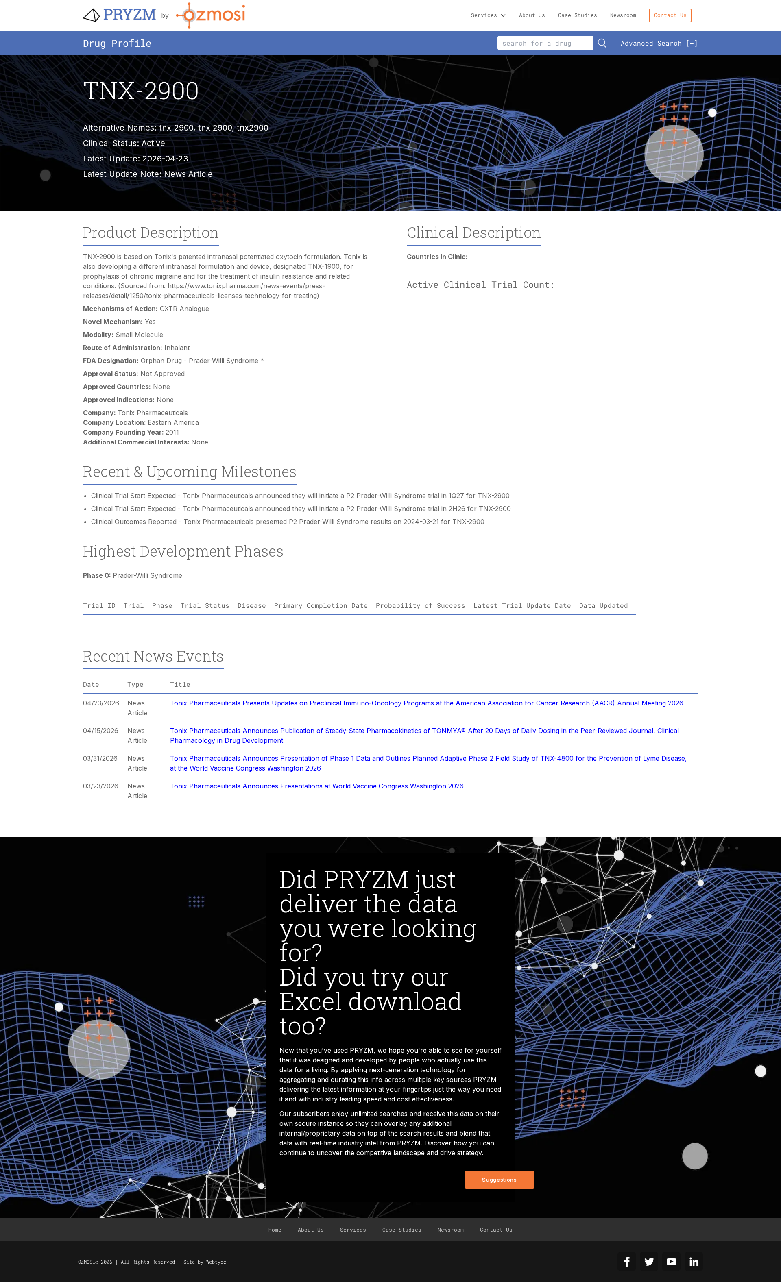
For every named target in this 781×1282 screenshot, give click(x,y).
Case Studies (577, 15)
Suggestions (499, 1179)
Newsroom (623, 15)
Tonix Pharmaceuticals (153, 413)
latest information (349, 1089)
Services (484, 15)
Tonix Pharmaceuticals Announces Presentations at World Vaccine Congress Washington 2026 (317, 786)
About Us (532, 15)
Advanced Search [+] (659, 43)
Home (274, 1229)
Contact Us (670, 15)
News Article (188, 174)
